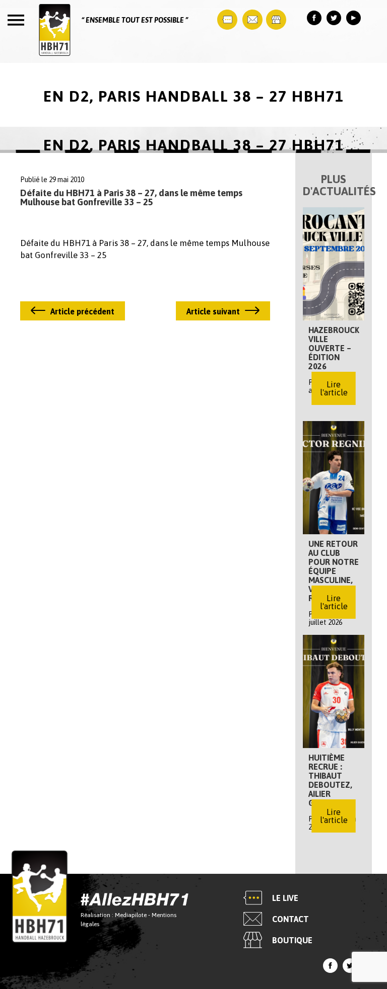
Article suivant (213, 311)
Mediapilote (131, 915)
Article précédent (82, 311)
